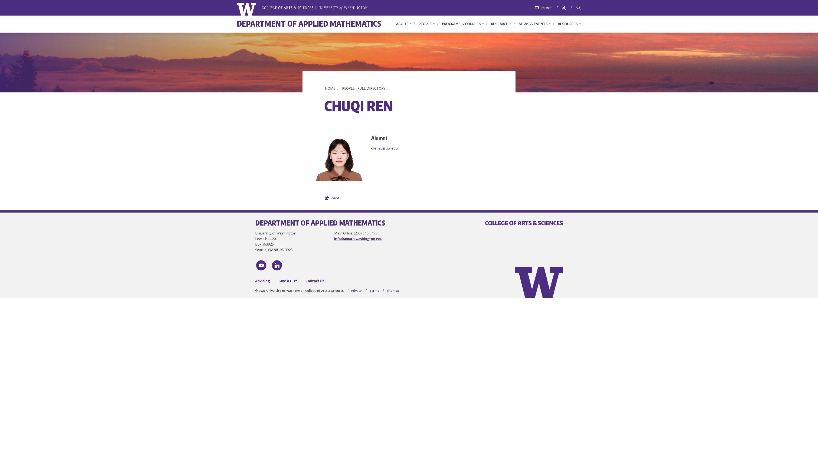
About (402, 24)
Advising (262, 281)
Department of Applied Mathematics (309, 23)
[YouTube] (261, 265)
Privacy (356, 291)
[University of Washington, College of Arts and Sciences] (302, 9)
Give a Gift (287, 281)
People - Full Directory (363, 88)
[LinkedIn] (277, 265)
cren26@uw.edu (384, 148)
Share (334, 198)
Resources (568, 24)
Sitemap (393, 291)
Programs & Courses (461, 24)
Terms (374, 291)
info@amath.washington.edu (358, 238)
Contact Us (314, 281)
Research (499, 24)
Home (330, 88)
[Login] (564, 7)
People (425, 24)
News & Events (533, 24)
